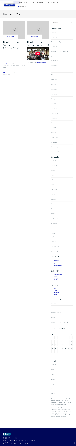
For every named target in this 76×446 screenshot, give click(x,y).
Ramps (25, 2)
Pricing (56, 288)
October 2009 (54, 147)
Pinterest (53, 388)
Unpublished (54, 223)
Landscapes (54, 165)
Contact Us (22, 6)
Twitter (52, 369)
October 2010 (54, 108)
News (52, 184)
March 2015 (54, 89)
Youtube (53, 393)
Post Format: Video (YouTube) (38, 44)
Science (53, 194)
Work (52, 228)
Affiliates (56, 292)
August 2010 (54, 118)
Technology (54, 199)
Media (52, 175)
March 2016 (54, 70)
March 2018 (54, 65)
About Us (55, 2)
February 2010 (54, 137)
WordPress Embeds (41, 62)
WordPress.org (54, 251)
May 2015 (53, 84)
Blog (55, 294)
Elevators (49, 2)
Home (20, 2)
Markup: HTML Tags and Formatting (59, 51)
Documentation (58, 274)
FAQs (55, 276)
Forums (56, 278)
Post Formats (10, 36)
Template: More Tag (56, 42)
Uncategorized (54, 218)
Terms (55, 290)
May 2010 (53, 127)
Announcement (58, 265)
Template (53, 204)
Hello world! (54, 37)
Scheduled (53, 32)
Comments (55, 246)
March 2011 (54, 103)
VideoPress (6, 64)
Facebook (53, 364)
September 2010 (55, 113)
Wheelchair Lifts (40, 2)
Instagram (53, 384)
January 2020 (54, 60)
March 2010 (54, 132)
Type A (53, 208)
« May (54, 328)
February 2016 (54, 74)
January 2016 (54, 79)
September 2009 (55, 151)
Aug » (69, 328)
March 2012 (54, 94)
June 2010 (53, 123)
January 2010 (54, 142)
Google (53, 374)
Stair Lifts (31, 2)
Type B (53, 213)
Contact (56, 279)
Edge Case (53, 160)
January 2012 (54, 99)
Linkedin (53, 379)
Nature (52, 180)
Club (55, 262)
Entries (53, 241)
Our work (56, 260)
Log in (52, 237)
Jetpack (16, 71)
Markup (53, 170)
